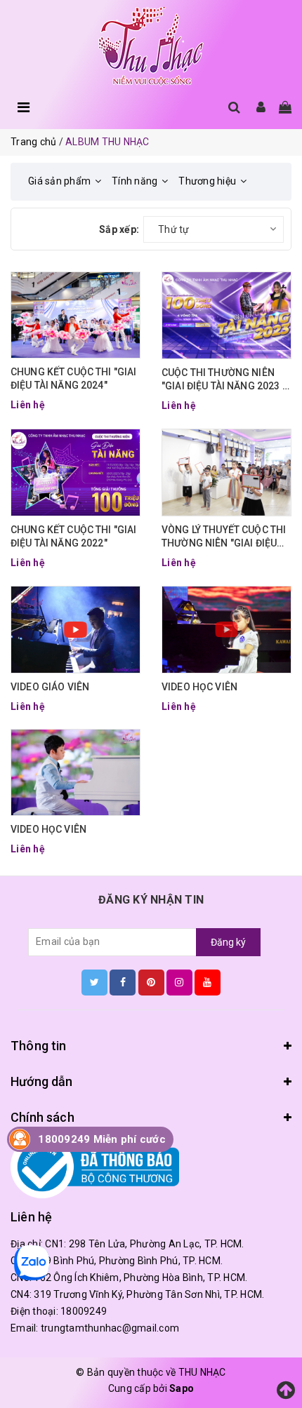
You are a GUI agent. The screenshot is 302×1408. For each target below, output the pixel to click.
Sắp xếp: (119, 229)
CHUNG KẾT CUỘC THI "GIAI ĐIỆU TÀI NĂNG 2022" (73, 536)
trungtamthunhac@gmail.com (110, 1328)
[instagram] (179, 982)
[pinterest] (151, 982)
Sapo (181, 1388)
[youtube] (208, 982)
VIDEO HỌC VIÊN (199, 686)
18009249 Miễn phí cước (102, 1139)
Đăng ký (228, 942)
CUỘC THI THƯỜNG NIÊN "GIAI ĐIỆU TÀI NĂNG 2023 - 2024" (224, 380)
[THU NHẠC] (151, 46)
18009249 (83, 1311)
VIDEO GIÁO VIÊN (50, 686)
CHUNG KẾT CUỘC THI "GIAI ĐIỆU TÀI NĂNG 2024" (73, 378)
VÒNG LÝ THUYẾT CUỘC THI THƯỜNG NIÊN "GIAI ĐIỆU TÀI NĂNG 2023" (224, 537)
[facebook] (123, 982)
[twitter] (94, 982)
